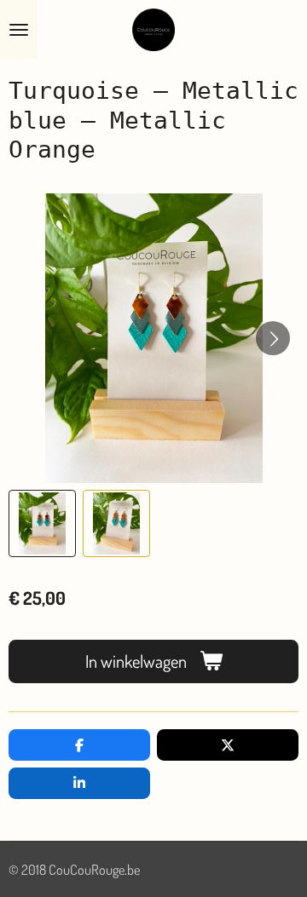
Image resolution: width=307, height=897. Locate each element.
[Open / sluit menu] (19, 30)
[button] (42, 523)
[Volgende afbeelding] (273, 338)
